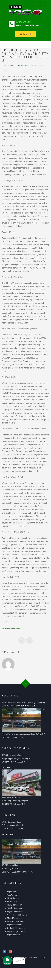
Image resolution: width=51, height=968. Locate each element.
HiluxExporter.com (14, 905)
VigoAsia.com (13, 895)
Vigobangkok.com (14, 925)
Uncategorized (22, 65)
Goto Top (25, 683)
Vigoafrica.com (13, 935)
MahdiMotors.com (14, 918)
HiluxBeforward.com (15, 921)
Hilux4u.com (12, 902)
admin (15, 651)
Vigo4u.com (12, 892)
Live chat (27, 34)
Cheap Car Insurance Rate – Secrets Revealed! (21, 640)
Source (5, 629)
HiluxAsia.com (13, 898)
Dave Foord (15, 629)
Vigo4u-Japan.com (15, 912)
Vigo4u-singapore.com (16, 931)
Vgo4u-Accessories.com (17, 915)
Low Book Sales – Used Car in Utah (29, 640)
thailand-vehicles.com (16, 928)
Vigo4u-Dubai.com (14, 908)
